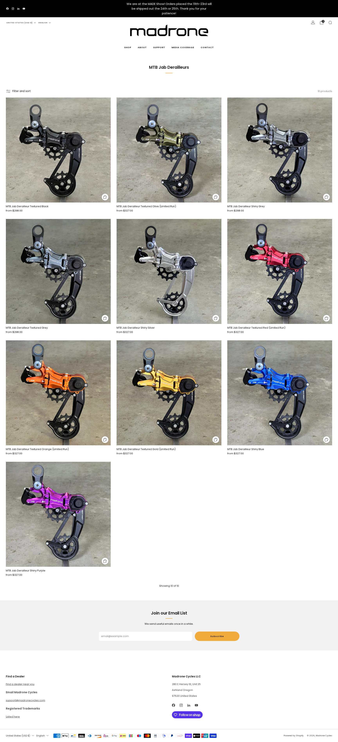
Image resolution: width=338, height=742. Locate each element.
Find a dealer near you (20, 684)
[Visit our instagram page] (13, 8)
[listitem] (169, 8)
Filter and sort (21, 91)
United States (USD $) (19, 23)
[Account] (313, 22)
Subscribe (217, 636)
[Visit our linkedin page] (18, 8)
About (142, 47)
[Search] (330, 22)
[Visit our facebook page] (7, 8)
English (43, 23)
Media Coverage (183, 47)
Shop (127, 47)
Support (159, 47)
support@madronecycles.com (25, 700)
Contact (207, 47)
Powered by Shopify (294, 735)
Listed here (13, 717)
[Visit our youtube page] (24, 8)
